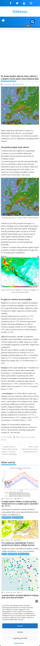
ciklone (18, 437)
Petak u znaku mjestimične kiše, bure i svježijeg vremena (29, 449)
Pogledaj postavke (20, 638)
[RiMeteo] (3, 20)
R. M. (20, 592)
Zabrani (20, 632)
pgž (27, 437)
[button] (37, 601)
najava (23, 437)
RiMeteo (20, 11)
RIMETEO (19, 499)
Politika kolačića (19, 643)
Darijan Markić (19, 84)
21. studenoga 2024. (9, 592)
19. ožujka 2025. (8, 499)
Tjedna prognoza (18, 517)
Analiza (4, 554)
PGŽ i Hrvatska (7, 437)
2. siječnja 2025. (8, 540)
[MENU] (27, 25)
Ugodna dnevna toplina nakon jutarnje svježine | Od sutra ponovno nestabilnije (10, 450)
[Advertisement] (20, 51)
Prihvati (20, 626)
